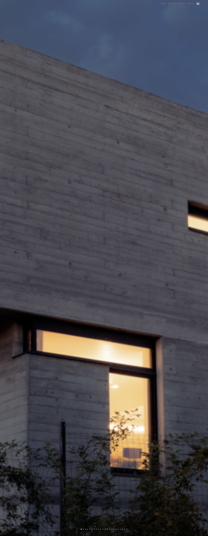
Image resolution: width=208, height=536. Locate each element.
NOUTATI (181, 3)
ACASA (163, 3)
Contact (190, 3)
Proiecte (172, 3)
